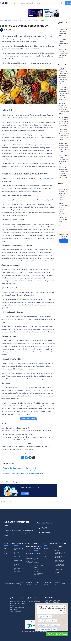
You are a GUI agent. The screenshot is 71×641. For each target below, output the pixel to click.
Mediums (46, 548)
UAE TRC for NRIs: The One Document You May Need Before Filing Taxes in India (63, 172)
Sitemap (63, 584)
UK (44, 553)
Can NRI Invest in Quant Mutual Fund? (64, 223)
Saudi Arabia (48, 559)
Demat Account (37, 559)
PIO (5, 551)
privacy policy (29, 583)
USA (45, 551)
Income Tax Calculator (29, 562)
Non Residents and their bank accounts (39, 573)
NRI (5, 548)
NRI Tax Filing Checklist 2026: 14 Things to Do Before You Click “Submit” (64, 147)
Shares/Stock (30, 558)
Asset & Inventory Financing (17, 564)
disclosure (16, 584)
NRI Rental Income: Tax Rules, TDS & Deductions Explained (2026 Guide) (64, 108)
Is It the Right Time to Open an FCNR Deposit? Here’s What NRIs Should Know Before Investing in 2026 (64, 76)
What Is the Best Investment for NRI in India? (64, 194)
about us (22, 583)
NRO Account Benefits (38, 568)
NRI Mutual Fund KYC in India (60, 561)
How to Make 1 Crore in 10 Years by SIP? (60, 571)
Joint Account (38, 556)
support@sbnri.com (33, 601)
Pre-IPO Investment (17, 553)
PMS (27, 556)
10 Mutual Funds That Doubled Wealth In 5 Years (60, 566)
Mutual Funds (30, 553)
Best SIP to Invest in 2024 (60, 557)
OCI (5, 553)
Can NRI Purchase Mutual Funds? (64, 208)
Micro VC (17, 556)
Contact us (57, 583)
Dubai (45, 556)
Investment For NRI (19, 549)
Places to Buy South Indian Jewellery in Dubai (63, 32)
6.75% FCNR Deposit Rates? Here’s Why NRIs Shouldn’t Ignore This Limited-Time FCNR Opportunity (64, 93)
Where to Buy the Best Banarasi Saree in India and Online (63, 53)
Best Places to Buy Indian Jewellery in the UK (63, 42)
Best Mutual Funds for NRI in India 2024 (60, 552)
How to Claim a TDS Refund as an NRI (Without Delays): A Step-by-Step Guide (64, 121)
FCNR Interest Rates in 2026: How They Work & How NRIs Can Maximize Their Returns (64, 134)
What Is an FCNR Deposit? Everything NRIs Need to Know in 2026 (64, 159)
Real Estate (29, 551)
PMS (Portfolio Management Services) (18, 570)
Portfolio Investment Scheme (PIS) (38, 564)
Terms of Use (38, 583)
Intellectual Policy (47, 583)
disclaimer (8, 584)
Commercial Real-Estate (18, 559)
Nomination (37, 553)
